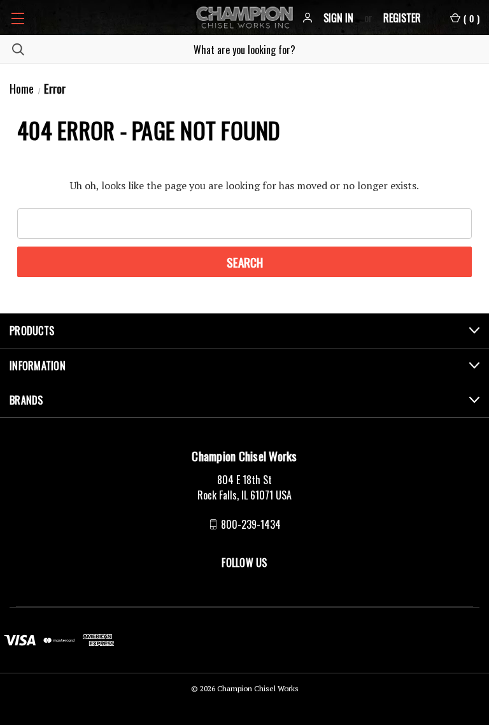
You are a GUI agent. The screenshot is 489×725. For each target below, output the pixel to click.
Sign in (338, 17)
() (471, 18)
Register (402, 17)
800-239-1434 (251, 524)
